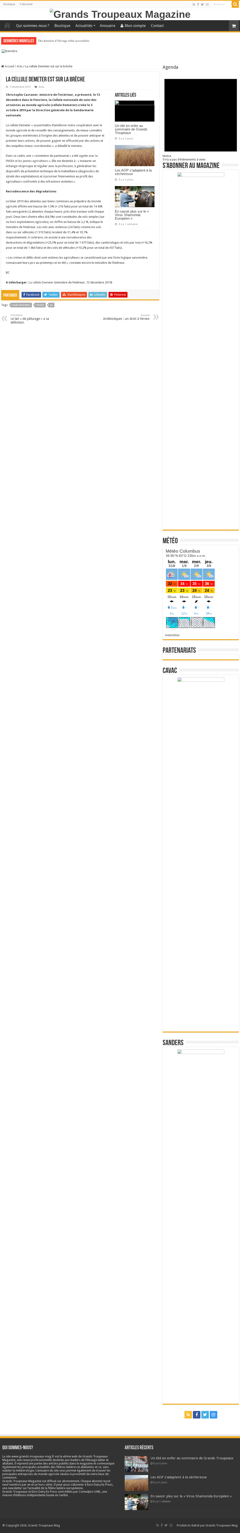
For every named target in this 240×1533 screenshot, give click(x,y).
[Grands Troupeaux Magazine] (120, 13)
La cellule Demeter (41, 282)
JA (51, 305)
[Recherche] (235, 4)
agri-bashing (21, 305)
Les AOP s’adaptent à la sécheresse (133, 172)
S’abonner (26, 4)
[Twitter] (202, 4)
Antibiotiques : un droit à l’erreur (126, 317)
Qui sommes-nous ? (32, 25)
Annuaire (107, 25)
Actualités (83, 25)
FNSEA (40, 305)
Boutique (9, 4)
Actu (19, 66)
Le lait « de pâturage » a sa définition (30, 319)
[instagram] (207, 4)
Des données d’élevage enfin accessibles (63, 40)
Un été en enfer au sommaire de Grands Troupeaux (131, 129)
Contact (157, 25)
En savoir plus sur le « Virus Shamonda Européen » (132, 214)
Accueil (7, 25)
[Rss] (194, 4)
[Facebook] (198, 4)
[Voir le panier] (234, 25)
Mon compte (135, 25)
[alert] (201, 115)
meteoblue (172, 635)
